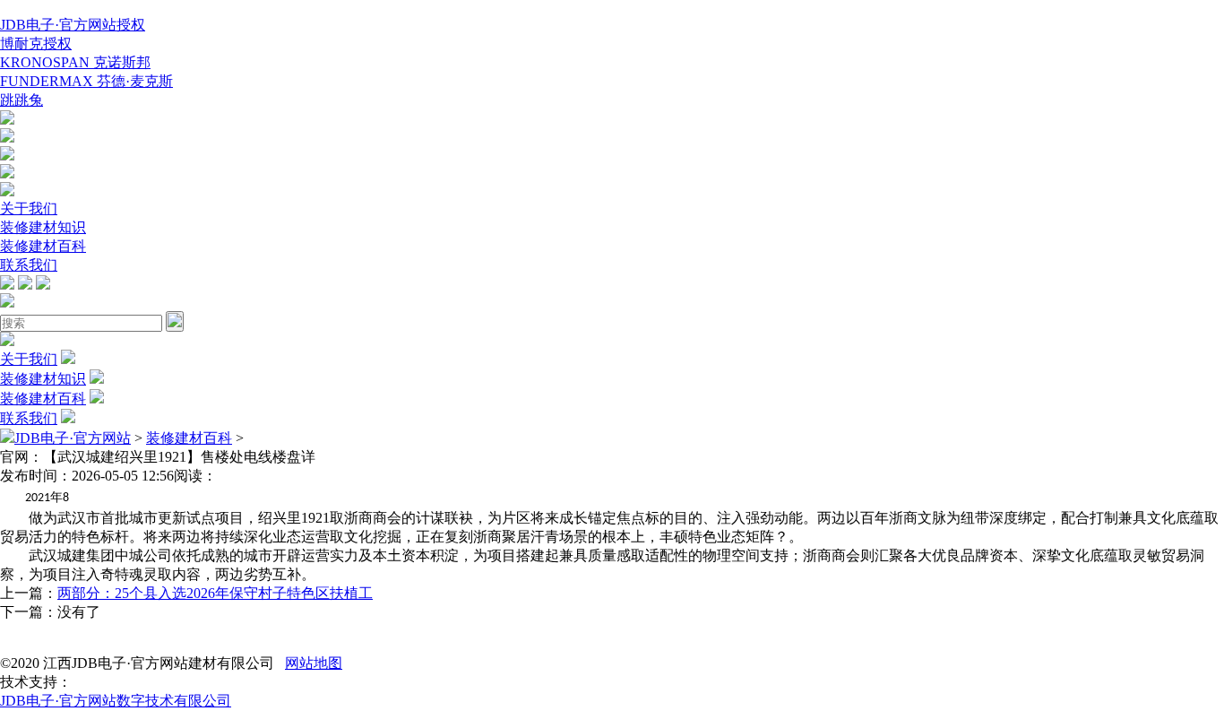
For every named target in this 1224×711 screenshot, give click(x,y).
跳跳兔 (21, 100)
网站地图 (313, 663)
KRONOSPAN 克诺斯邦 (75, 62)
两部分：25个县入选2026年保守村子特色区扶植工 (215, 593)
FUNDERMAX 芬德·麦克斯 (86, 81)
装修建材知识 (43, 227)
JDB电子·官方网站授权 (72, 24)
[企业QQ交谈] (7, 119)
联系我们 (28, 265)
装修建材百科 (43, 246)
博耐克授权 (36, 43)
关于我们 (28, 208)
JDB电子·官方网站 (72, 438)
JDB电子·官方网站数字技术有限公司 (115, 700)
